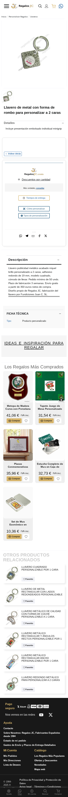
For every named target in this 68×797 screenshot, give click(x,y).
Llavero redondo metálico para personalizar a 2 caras (40, 678)
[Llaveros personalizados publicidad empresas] (34, 53)
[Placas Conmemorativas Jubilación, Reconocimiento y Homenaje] (18, 444)
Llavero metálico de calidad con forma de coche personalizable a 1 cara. (41, 614)
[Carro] (53, 6)
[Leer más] (34, 296)
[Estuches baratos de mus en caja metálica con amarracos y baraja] (18, 502)
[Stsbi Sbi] (41, 714)
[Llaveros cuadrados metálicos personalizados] (12, 573)
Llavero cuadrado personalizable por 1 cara (39, 568)
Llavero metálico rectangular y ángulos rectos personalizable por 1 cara (41, 637)
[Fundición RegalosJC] (34, 172)
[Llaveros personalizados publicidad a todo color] (12, 661)
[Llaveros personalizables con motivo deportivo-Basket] (12, 683)
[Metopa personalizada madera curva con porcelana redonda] (18, 386)
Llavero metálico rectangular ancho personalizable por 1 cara (39, 658)
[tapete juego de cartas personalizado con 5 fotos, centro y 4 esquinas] (50, 386)
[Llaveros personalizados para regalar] (12, 639)
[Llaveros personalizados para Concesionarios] (12, 617)
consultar (40, 188)
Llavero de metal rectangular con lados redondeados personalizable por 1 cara (41, 593)
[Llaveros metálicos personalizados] (12, 595)
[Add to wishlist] (26, 420)
